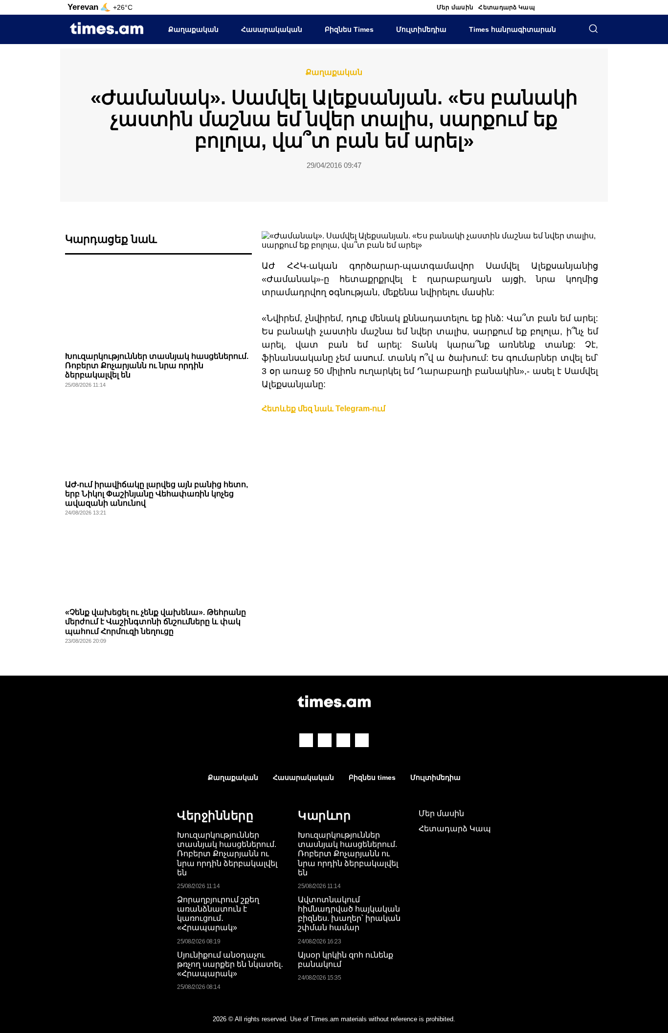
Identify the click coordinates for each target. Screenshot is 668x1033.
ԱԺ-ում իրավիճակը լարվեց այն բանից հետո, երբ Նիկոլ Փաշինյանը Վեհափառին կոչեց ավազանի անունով (156, 493)
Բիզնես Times (349, 29)
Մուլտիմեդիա (421, 29)
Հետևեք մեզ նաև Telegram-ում (323, 408)
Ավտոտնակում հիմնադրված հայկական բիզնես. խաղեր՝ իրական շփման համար (349, 913)
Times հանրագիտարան (512, 29)
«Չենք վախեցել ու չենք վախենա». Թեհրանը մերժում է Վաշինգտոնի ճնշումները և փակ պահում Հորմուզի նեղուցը (155, 621)
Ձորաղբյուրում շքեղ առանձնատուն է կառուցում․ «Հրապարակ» (218, 913)
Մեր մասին (455, 7)
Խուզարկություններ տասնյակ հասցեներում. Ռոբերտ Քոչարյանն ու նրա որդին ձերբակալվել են (156, 365)
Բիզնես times (372, 777)
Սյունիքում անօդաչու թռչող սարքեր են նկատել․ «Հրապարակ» (230, 964)
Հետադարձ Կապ (506, 7)
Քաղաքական (193, 29)
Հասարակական (271, 29)
